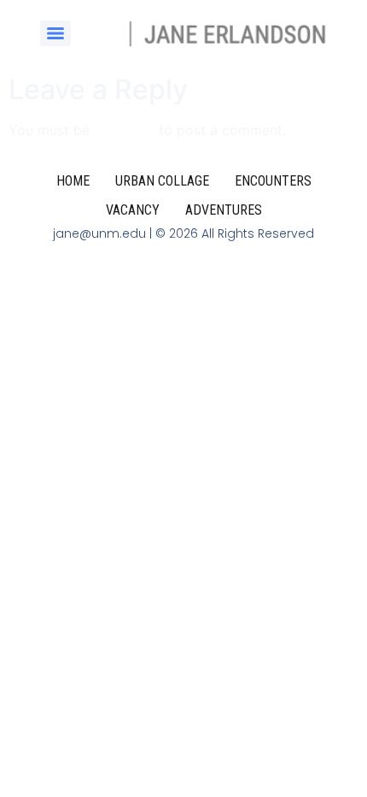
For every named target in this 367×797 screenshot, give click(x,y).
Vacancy (133, 210)
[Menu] (55, 33)
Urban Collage (162, 181)
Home (73, 181)
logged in (124, 130)
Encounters (273, 181)
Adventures (223, 210)
